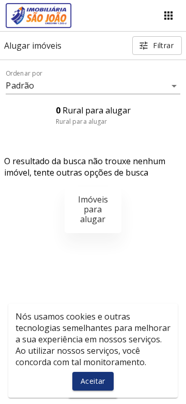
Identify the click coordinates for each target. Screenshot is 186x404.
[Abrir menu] (168, 15)
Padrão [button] (20, 85)
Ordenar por (24, 73)
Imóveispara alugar (93, 209)
